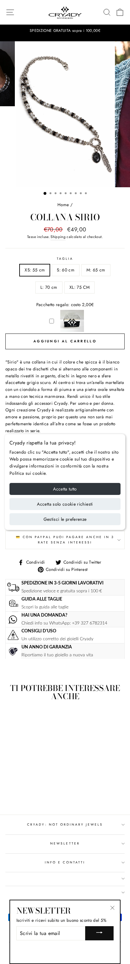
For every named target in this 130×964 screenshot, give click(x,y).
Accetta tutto (65, 489)
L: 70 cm (48, 287)
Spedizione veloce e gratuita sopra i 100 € (61, 591)
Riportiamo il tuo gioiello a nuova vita (57, 655)
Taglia (65, 258)
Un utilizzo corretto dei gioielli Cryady (57, 638)
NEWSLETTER (65, 843)
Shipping (58, 236)
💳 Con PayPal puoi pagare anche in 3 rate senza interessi (65, 539)
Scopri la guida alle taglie (44, 607)
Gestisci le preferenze (65, 519)
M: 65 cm (95, 270)
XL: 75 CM (79, 287)
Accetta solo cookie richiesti (65, 504)
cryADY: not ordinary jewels (65, 824)
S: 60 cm (65, 270)
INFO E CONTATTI (65, 862)
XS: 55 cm (35, 270)
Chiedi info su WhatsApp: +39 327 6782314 (64, 623)
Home (63, 204)
